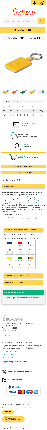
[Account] (34, 2)
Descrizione (8, 186)
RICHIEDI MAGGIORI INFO (23, 166)
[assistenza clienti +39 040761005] (42, 2)
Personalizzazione (14, 282)
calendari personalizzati (32, 203)
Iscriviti (8, 412)
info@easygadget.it (28, 148)
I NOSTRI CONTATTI (8, 355)
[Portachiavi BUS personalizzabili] (6, 92)
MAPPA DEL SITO (7, 358)
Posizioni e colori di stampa (18, 275)
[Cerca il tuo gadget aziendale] (41, 21)
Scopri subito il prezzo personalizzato (20, 230)
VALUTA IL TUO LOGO (24, 172)
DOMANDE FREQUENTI (9, 352)
